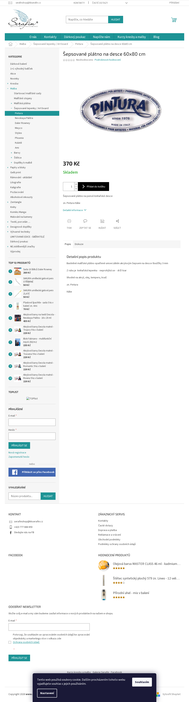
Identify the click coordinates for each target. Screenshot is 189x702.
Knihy (13, 207)
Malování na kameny (21, 217)
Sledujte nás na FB (24, 532)
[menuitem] (33, 37)
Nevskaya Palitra (24, 118)
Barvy (17, 153)
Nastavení (47, 693)
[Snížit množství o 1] (76, 189)
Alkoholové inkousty (21, 197)
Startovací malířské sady (27, 93)
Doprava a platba (107, 530)
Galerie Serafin (101, 672)
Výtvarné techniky (20, 232)
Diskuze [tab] (79, 244)
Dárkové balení (18, 64)
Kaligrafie (15, 187)
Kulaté (18, 143)
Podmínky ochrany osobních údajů (117, 544)
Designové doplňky (21, 227)
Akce (13, 74)
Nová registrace (17, 452)
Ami (17, 148)
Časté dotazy (100, 3)
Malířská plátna (22, 103)
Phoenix (19, 138)
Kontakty (79, 3)
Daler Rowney (22, 123)
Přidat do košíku (96, 186)
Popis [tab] (68, 244)
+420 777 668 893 (23, 527)
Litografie (15, 182)
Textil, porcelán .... (20, 222)
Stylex (18, 133)
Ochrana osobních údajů (26, 642)
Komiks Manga (18, 212)
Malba (13, 88)
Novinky (14, 79)
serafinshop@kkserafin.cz (28, 521)
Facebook (116, 672)
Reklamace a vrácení (109, 535)
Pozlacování (17, 192)
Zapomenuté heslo (18, 457)
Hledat (115, 19)
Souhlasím (142, 682)
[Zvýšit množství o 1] (76, 184)
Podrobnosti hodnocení (108, 60)
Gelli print (15, 172)
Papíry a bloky (18, 167)
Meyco (18, 128)
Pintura (19, 113)
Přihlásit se (19, 445)
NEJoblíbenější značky (22, 246)
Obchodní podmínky (109, 539)
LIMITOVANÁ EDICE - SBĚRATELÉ (27, 237)
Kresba (14, 84)
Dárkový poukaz (19, 241)
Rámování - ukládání (21, 177)
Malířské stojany (23, 98)
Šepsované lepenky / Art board (31, 108)
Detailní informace (73, 210)
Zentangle (16, 202)
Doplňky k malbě (23, 163)
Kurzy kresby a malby (79, 672)
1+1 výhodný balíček (21, 69)
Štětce (18, 158)
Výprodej (15, 251)
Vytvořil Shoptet (172, 694)
